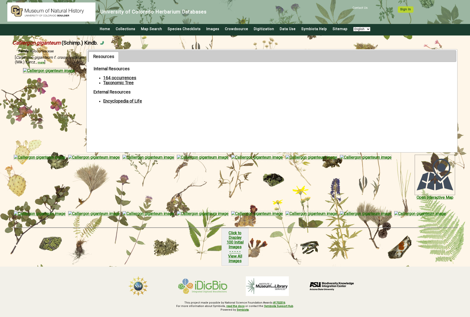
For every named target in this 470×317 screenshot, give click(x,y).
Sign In (405, 9)
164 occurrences (119, 77)
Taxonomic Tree (118, 82)
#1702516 (279, 302)
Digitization (264, 29)
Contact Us (360, 8)
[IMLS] (267, 286)
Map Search (151, 29)
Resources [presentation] (103, 56)
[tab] (104, 57)
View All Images (235, 258)
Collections (125, 29)
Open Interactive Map (435, 197)
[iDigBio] (203, 286)
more (41, 62)
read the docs (235, 306)
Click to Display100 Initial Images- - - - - (235, 242)
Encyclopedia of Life (122, 101)
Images (212, 29)
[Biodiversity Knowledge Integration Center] (332, 286)
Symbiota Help (314, 29)
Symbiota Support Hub (278, 306)
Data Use (288, 29)
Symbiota (243, 309)
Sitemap (340, 29)
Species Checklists (184, 29)
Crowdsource (236, 29)
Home (105, 29)
